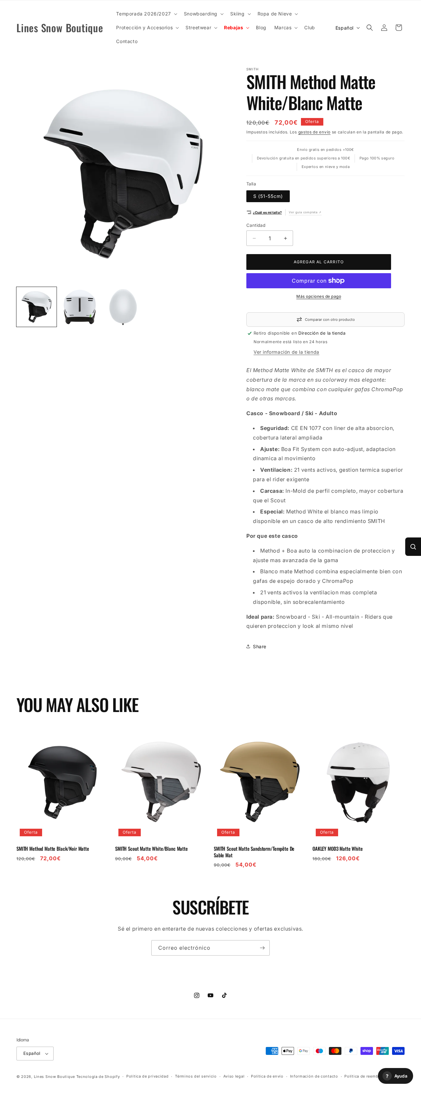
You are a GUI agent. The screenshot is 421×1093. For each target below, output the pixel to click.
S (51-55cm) (268, 196)
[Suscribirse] (262, 948)
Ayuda (396, 1076)
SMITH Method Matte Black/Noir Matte (52, 848)
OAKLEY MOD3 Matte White (337, 848)
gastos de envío (314, 132)
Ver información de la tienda (286, 352)
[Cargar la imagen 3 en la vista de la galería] (123, 307)
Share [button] (259, 646)
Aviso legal (234, 1076)
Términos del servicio (196, 1076)
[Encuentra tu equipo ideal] (413, 546)
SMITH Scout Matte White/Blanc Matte (151, 848)
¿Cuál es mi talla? (267, 212)
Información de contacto (314, 1076)
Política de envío (267, 1076)
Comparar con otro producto (330, 319)
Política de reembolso (365, 1076)
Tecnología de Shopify (98, 1076)
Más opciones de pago (318, 296)
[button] (146, 14)
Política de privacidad (147, 1076)
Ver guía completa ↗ (305, 212)
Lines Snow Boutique (54, 1076)
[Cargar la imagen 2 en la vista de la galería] (80, 307)
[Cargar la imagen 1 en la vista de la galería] (36, 307)
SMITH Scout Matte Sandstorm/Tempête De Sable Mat (254, 851)
